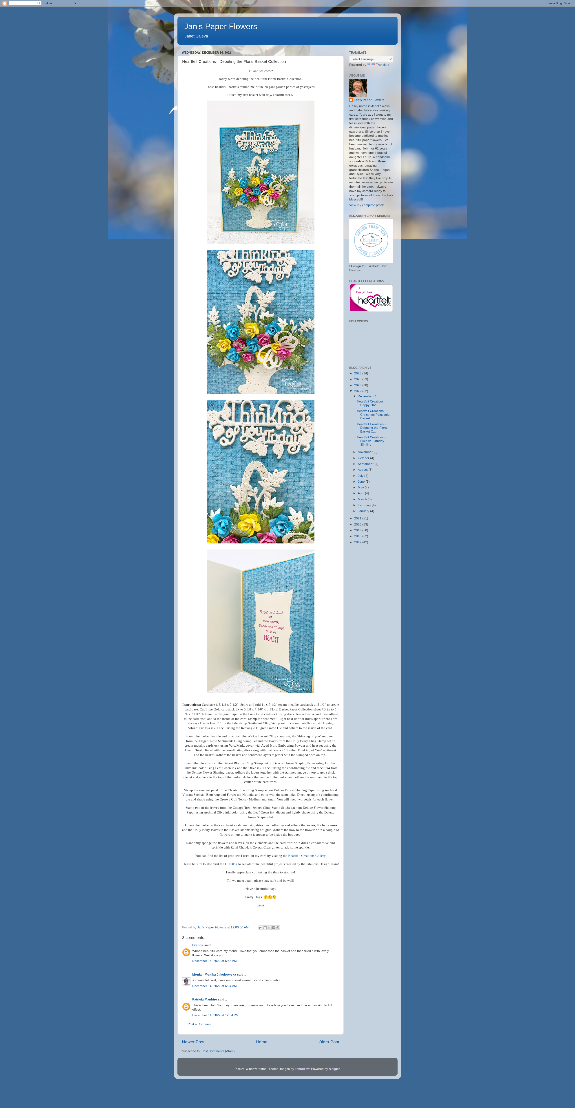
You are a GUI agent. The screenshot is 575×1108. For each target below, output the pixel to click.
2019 (358, 530)
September (366, 464)
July (361, 475)
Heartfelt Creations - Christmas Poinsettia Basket (373, 414)
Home (262, 1042)
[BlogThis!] (265, 928)
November (366, 452)
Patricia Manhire (204, 999)
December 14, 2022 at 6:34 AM (214, 986)
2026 (358, 373)
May (361, 487)
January (364, 511)
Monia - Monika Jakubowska (214, 974)
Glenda (197, 945)
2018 (358, 536)
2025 (358, 379)
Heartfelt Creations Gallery (306, 855)
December (366, 396)
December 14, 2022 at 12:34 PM (215, 1015)
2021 (358, 518)
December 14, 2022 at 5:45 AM (214, 961)
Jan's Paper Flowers (220, 26)
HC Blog (231, 864)
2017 (358, 542)
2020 (358, 524)
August (363, 469)
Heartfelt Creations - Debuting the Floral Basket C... (372, 427)
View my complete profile (367, 205)
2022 (358, 391)
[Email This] (261, 928)
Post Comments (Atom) (218, 1051)
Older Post (329, 1042)
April (361, 493)
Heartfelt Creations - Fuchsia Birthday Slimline (371, 441)
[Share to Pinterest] (278, 928)
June (362, 481)
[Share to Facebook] (273, 928)
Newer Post (193, 1042)
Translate (382, 64)
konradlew (302, 1069)
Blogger (334, 1069)
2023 (358, 385)
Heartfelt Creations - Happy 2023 (371, 403)
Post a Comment (200, 1024)
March (363, 499)
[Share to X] (269, 928)
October (364, 458)
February (365, 505)
